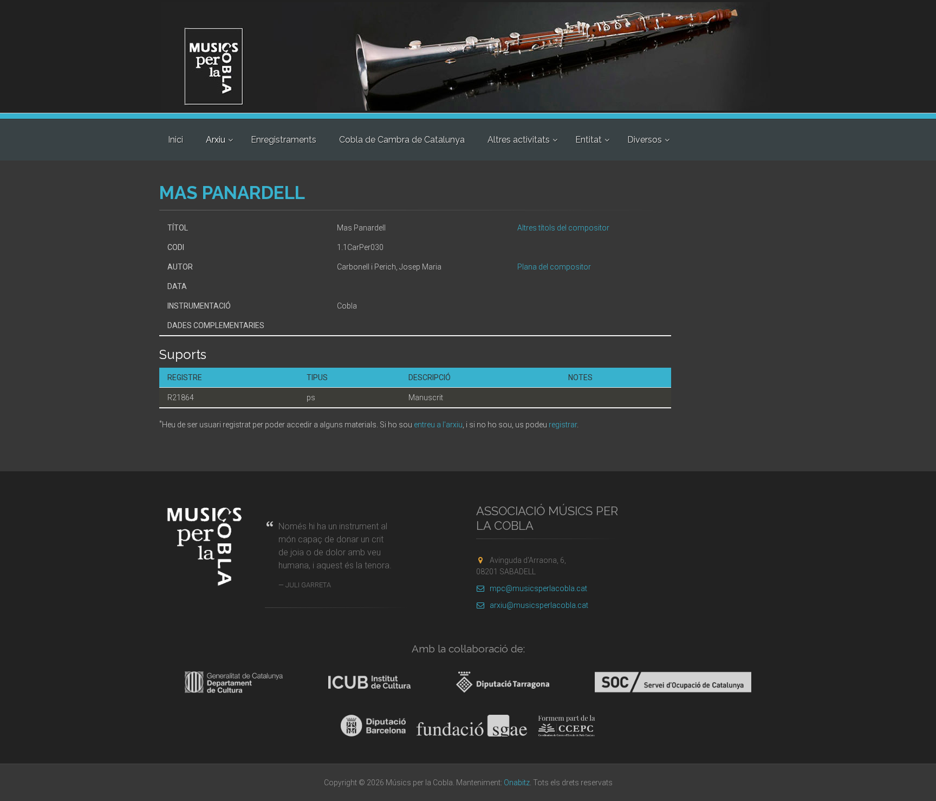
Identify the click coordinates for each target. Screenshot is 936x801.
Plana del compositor (554, 266)
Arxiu (215, 139)
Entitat (588, 139)
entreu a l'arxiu (438, 424)
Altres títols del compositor (563, 227)
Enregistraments (283, 139)
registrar (563, 424)
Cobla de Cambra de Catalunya (402, 139)
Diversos (644, 139)
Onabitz (517, 782)
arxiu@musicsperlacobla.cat (539, 605)
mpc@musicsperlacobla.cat (538, 588)
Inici (175, 139)
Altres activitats (518, 139)
